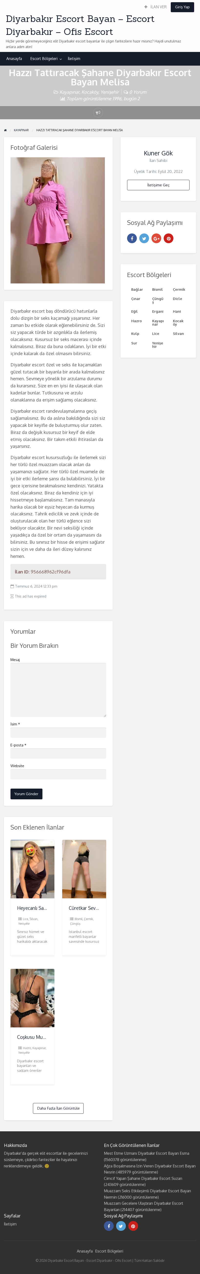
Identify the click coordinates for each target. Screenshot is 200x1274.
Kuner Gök (158, 153)
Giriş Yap (182, 6)
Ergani (157, 311)
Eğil (134, 311)
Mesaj (15, 659)
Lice (25, 919)
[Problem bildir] (98, 113)
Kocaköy (89, 92)
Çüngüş (75, 923)
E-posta (18, 745)
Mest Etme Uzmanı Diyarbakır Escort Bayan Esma (146, 1153)
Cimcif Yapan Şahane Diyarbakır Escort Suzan (143, 1178)
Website (17, 765)
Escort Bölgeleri (44, 58)
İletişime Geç (158, 184)
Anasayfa (14, 58)
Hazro (27, 1048)
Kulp (135, 333)
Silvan (34, 919)
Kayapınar (69, 92)
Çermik (88, 919)
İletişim (74, 58)
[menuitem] (155, 7)
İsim (15, 724)
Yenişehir (109, 92)
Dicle (177, 298)
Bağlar (137, 289)
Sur (134, 343)
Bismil (78, 919)
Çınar (135, 298)
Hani (177, 311)
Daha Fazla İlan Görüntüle (58, 1108)
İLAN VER (158, 6)
